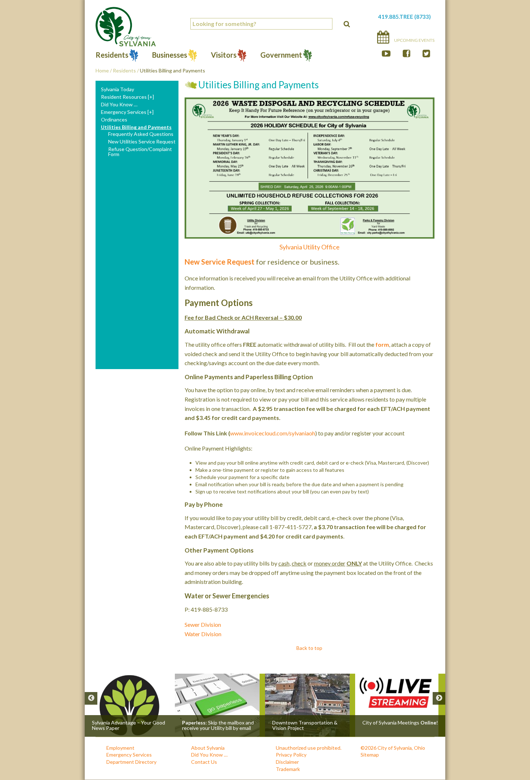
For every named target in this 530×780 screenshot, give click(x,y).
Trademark (288, 769)
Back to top (309, 648)
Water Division (203, 633)
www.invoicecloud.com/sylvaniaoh (272, 433)
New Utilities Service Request (142, 141)
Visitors (224, 55)
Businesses (169, 55)
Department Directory (131, 762)
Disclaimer (287, 762)
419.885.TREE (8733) (404, 16)
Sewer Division (203, 624)
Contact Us (204, 762)
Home (102, 70)
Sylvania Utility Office (309, 247)
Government (281, 55)
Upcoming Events (413, 40)
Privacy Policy (291, 755)
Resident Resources (124, 96)
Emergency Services (123, 112)
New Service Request (220, 261)
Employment (120, 748)
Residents (112, 55)
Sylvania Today (117, 89)
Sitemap (370, 755)
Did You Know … (119, 104)
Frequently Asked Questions (140, 134)
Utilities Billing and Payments (136, 127)
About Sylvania (208, 748)
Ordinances (114, 119)
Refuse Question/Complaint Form (140, 152)
